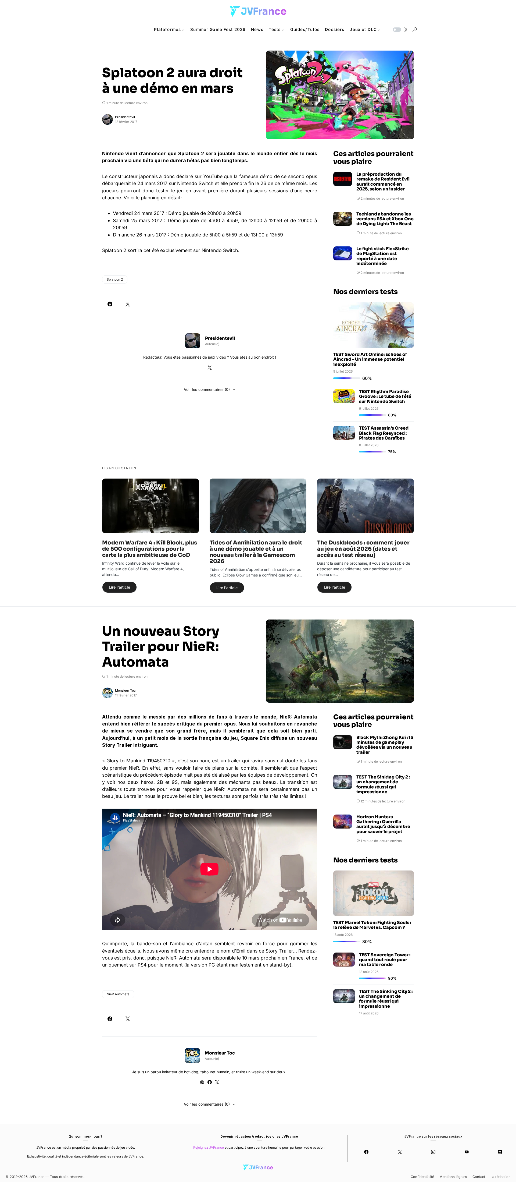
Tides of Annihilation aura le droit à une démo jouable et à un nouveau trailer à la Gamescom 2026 (256, 552)
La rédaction (500, 1177)
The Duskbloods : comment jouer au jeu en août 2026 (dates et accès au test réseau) (363, 549)
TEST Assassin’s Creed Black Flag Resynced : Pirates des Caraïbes (383, 433)
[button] (399, 30)
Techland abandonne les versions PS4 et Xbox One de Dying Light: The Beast (385, 219)
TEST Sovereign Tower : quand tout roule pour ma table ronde (384, 960)
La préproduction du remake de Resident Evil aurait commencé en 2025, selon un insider (383, 182)
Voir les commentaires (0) (207, 389)
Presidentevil (125, 117)
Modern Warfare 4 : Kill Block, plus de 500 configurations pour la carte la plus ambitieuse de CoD (149, 549)
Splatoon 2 (115, 279)
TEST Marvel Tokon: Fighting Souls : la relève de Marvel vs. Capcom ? (372, 925)
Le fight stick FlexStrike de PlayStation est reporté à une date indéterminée (382, 256)
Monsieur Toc (125, 690)
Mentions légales (453, 1177)
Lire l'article (119, 587)
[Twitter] (399, 1151)
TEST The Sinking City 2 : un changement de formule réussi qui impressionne (383, 785)
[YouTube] (466, 1151)
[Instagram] (433, 1151)
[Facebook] (366, 1151)
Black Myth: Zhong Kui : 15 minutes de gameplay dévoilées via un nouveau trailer (384, 745)
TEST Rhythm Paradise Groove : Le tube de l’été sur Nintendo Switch (385, 396)
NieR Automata (118, 994)
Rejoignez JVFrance (208, 1147)
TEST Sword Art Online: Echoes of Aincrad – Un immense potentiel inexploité (370, 359)
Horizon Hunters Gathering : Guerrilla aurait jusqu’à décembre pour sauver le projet (383, 824)
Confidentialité (422, 1177)
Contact (478, 1177)
